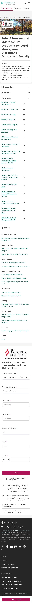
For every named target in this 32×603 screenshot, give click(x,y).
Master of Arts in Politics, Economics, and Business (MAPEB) (9, 177)
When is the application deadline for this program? (14, 250)
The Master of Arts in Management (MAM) (8, 219)
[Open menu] (29, 3)
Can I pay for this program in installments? (15, 266)
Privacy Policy (5, 512)
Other (3, 339)
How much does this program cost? (13, 263)
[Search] (25, 3)
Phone (5, 456)
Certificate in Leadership (9, 109)
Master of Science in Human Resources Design (10, 202)
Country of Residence (10, 428)
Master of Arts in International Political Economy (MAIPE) (8, 161)
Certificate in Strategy (8, 115)
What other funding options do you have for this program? (15, 305)
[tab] (6, 8)
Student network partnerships (9, 568)
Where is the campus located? (11, 296)
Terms (22, 504)
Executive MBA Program (9, 125)
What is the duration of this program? (14, 278)
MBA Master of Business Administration (9, 138)
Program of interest (9, 387)
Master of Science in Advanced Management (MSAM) (9, 194)
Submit (16, 473)
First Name (6, 401)
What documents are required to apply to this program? (15, 316)
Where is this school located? (11, 292)
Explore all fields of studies (9, 577)
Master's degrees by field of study (11, 581)
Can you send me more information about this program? (15, 239)
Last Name (6, 414)
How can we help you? (10, 373)
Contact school (16, 600)
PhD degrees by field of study (9, 588)
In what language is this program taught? (15, 331)
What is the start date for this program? (14, 254)
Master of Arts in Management (7, 169)
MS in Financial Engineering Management (10, 145)
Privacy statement (6, 506)
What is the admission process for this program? (14, 321)
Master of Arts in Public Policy (9, 186)
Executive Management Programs (9, 131)
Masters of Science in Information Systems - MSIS (8, 210)
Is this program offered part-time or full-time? (15, 283)
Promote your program (8, 564)
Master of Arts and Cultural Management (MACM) (10, 152)
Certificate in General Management (8, 103)
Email (4, 442)
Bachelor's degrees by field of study (11, 584)
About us (4, 560)
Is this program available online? (12, 275)
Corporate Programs (8, 120)
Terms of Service (15, 512)
